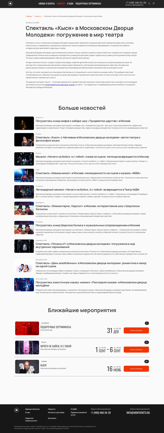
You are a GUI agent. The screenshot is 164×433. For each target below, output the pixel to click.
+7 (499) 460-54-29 (136, 2)
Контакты (52, 418)
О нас (27, 412)
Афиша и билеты (47, 3)
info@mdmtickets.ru (138, 412)
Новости (61, 3)
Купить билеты (136, 330)
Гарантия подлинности (31, 419)
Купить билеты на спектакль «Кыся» (60, 84)
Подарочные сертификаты (88, 3)
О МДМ (70, 3)
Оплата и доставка (56, 412)
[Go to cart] (153, 3)
